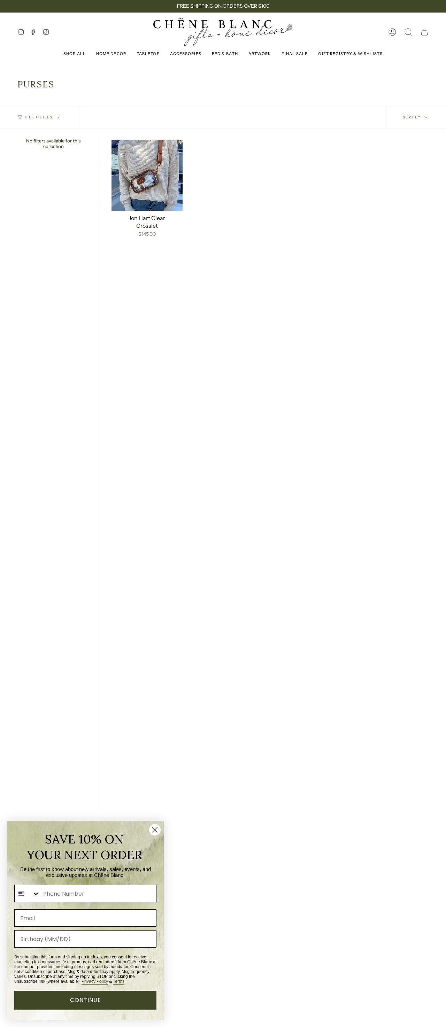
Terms (118, 981)
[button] (408, 32)
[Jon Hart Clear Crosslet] (147, 175)
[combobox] (27, 893)
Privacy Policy (95, 981)
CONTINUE (85, 1000)
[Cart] (424, 32)
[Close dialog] (155, 830)
